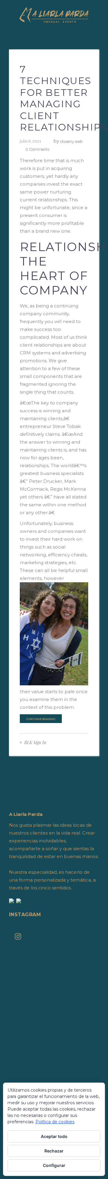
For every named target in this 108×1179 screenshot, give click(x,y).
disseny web (71, 141)
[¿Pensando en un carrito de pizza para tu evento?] (54, 1054)
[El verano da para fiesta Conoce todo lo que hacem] (54, 1069)
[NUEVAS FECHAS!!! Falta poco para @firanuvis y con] (54, 1030)
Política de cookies (54, 1121)
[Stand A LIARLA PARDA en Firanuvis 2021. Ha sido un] (54, 960)
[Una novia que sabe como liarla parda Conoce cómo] (54, 1077)
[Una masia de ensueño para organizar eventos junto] (54, 1062)
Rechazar (54, 1150)
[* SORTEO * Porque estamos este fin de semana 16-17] (54, 1015)
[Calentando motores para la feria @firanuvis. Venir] (54, 1022)
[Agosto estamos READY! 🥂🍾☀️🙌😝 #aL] (54, 1038)
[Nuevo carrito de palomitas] (54, 1007)
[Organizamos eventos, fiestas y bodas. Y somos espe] (54, 1046)
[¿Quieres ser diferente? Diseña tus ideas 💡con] (54, 952)
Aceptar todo (54, 1136)
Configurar (54, 1165)
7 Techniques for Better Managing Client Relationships (63, 98)
